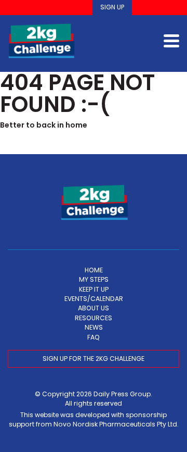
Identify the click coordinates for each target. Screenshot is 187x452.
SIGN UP (112, 7)
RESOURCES (93, 317)
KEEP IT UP (94, 289)
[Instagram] (158, 7)
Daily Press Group (122, 394)
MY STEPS (94, 279)
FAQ (93, 337)
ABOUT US (93, 308)
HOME (94, 270)
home (76, 125)
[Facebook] (144, 7)
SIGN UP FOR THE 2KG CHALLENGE (93, 358)
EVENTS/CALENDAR (93, 298)
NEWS (94, 327)
